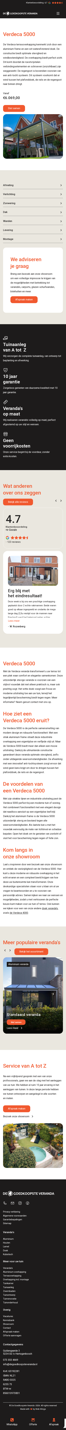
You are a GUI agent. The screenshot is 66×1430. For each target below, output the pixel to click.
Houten (6, 1243)
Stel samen (14, 108)
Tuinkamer (8, 1283)
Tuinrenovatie (9, 1299)
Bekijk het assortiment (31, 951)
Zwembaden (9, 1291)
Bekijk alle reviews (18, 501)
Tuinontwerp (9, 1295)
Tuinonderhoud (10, 1302)
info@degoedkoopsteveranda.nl (20, 1364)
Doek (5, 1250)
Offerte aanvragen (12, 1335)
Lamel (6, 1246)
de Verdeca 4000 (19, 912)
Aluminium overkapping (14, 1272)
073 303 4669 (10, 1359)
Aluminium (8, 1239)
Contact (7, 1328)
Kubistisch (8, 1254)
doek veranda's (50, 908)
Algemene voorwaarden (15, 1215)
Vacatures (8, 1316)
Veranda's (8, 1268)
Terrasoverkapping (12, 1275)
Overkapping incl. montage (16, 1279)
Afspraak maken (24, 299)
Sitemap (7, 1223)
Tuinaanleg (8, 1287)
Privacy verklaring (11, 1212)
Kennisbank (8, 1320)
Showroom (8, 1324)
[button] (56, 501)
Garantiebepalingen (12, 1219)
